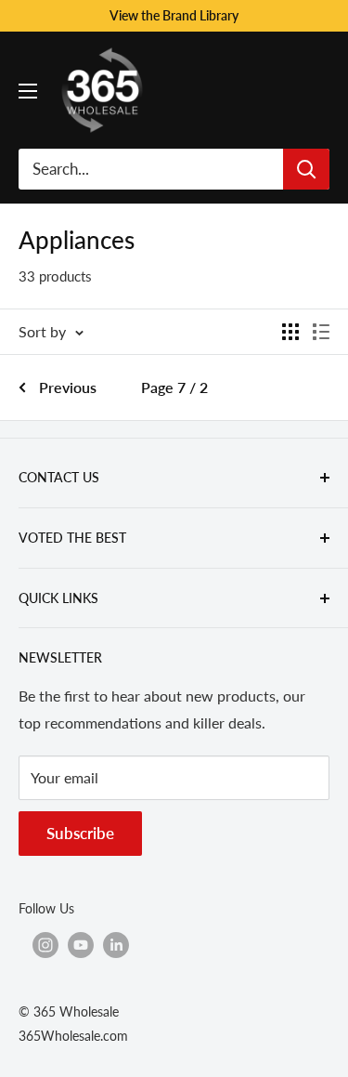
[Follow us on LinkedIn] (116, 945)
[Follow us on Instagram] (45, 945)
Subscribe (80, 833)
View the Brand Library (174, 15)
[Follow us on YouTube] (81, 945)
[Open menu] (28, 91)
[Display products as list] (321, 331)
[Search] (306, 169)
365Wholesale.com (73, 1036)
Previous (68, 387)
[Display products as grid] (290, 331)
